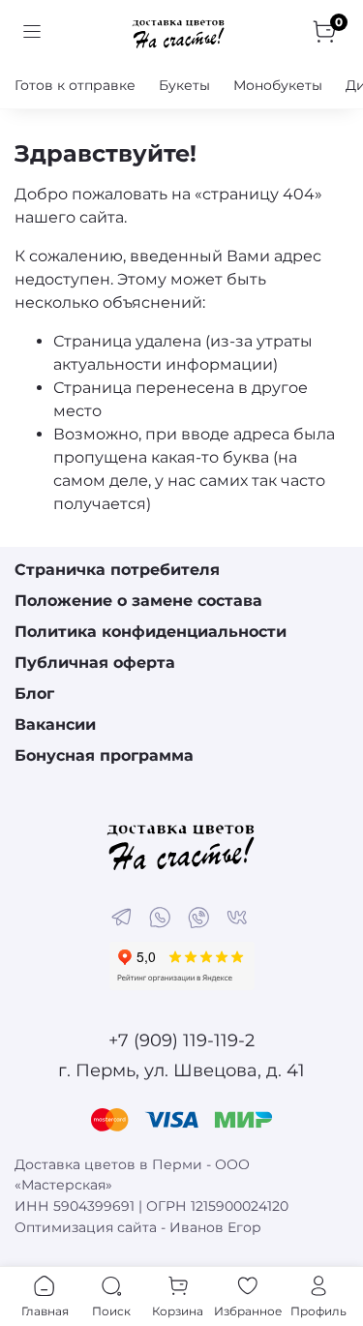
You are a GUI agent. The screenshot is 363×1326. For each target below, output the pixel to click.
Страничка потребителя (117, 569)
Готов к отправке (75, 85)
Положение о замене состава (138, 600)
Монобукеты (277, 85)
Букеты (184, 85)
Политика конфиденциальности (151, 631)
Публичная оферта (95, 662)
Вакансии (55, 724)
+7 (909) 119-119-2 (181, 1040)
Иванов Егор (215, 1227)
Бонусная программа (104, 755)
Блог (34, 693)
